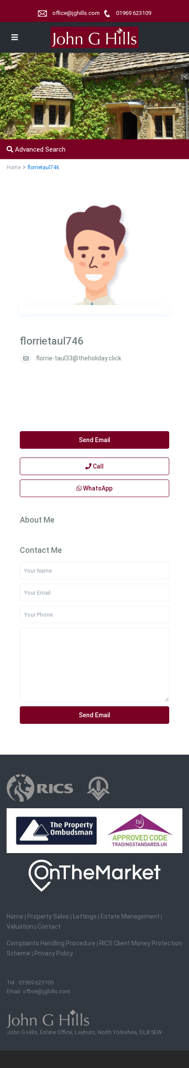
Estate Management (130, 916)
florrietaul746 (52, 341)
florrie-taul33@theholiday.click (78, 358)
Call (97, 466)
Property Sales (48, 916)
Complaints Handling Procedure (51, 943)
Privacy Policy (53, 953)
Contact (49, 926)
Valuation (21, 926)
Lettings (85, 916)
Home (16, 916)
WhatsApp (97, 488)
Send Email (94, 439)
